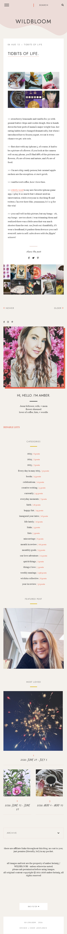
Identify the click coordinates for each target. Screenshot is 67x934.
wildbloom (33, 21)
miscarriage (33, 538)
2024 (33, 459)
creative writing (33, 487)
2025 (33, 465)
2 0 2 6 (33, 638)
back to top (33, 906)
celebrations (33, 482)
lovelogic (41, 928)
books (33, 476)
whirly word (17, 190)
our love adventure (33, 555)
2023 (33, 453)
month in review (33, 544)
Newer (9, 308)
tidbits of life (33, 44)
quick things (33, 561)
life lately (33, 521)
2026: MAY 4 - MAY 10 (50, 805)
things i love (33, 567)
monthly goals (33, 550)
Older (58, 308)
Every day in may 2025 (33, 471)
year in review (33, 584)
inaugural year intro (33, 516)
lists (33, 533)
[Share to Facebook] (29, 258)
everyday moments (33, 499)
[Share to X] (33, 258)
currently (33, 493)
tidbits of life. (23, 53)
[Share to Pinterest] (38, 258)
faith (33, 504)
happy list (33, 510)
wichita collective (34, 578)
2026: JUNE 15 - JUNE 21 (17, 807)
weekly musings (33, 572)
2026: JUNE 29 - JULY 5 (33, 760)
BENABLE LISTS (11, 427)
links (33, 527)
